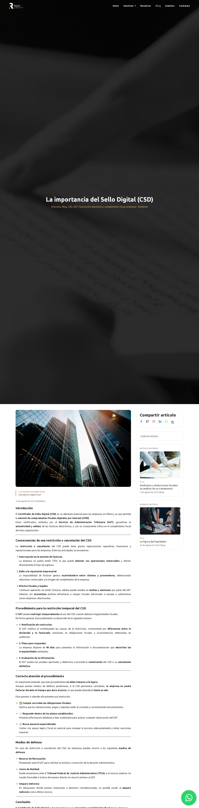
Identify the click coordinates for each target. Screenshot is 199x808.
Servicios (129, 6)
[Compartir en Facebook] (141, 421)
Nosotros (145, 6)
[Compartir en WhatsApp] (166, 421)
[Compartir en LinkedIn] (160, 421)
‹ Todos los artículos (149, 436)
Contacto (184, 6)
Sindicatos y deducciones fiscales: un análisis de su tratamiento (159, 487)
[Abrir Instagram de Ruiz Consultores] (153, 421)
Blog (158, 6)
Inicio (116, 6)
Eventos (170, 6)
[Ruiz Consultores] (16, 6)
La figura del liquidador (153, 541)
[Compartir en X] (147, 421)
